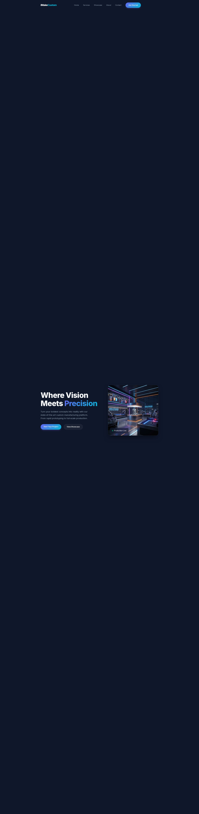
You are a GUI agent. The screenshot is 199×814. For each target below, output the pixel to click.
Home (76, 5)
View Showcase (73, 427)
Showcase (98, 5)
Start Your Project (51, 427)
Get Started (133, 5)
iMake (49, 5)
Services (86, 5)
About (108, 5)
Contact (118, 5)
